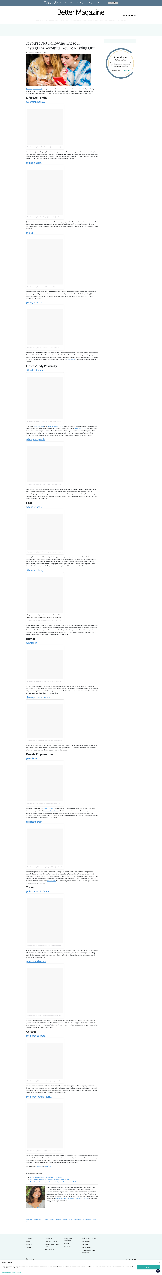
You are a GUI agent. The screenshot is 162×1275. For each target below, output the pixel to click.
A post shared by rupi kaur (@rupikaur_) (39, 803)
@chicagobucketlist (36, 1035)
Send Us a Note (49, 1249)
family (52, 1220)
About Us (28, 1242)
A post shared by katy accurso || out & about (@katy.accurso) (45, 347)
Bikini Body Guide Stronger (55, 426)
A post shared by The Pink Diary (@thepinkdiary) (41, 217)
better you (37, 1220)
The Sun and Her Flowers (51, 811)
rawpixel (40, 1166)
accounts (29, 1220)
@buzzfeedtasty (35, 570)
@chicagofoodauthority (39, 1096)
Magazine (83, 3)
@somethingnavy (35, 101)
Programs (92, 3)
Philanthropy (114, 21)
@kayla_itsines (34, 370)
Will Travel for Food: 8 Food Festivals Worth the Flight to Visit (49, 1180)
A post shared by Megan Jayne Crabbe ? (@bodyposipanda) (45, 484)
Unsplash (48, 1166)
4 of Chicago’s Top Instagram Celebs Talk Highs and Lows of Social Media (53, 1182)
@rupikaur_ (32, 758)
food (70, 1220)
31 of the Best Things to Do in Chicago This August (46, 1177)
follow (65, 1220)
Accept (148, 1267)
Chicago (45, 1220)
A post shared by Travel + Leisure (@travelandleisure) (43, 1015)
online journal (51, 881)
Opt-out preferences (6, 1272)
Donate (100, 3)
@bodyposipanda (35, 439)
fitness (58, 1220)
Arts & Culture (41, 21)
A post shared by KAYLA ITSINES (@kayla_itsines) (42, 421)
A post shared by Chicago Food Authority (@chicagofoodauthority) (46, 1150)
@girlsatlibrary (34, 821)
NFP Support (74, 3)
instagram (77, 1220)
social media (87, 1220)
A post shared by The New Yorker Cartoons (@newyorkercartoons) (47, 740)
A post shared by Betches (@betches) (38, 681)
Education (64, 21)
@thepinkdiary (34, 162)
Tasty (38, 620)
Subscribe (127, 70)
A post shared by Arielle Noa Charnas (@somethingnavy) (44, 147)
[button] (159, 1262)
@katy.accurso (34, 302)
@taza (29, 232)
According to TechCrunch (34, 89)
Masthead (29, 1244)
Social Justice (93, 21)
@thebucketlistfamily (37, 891)
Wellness (103, 21)
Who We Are (67, 1246)
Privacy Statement (16, 1272)
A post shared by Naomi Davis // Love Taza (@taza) (42, 286)
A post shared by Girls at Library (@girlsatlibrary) (41, 867)
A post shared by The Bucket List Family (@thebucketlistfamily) (45, 945)
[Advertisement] (120, 96)
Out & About (72, 359)
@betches (31, 642)
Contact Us (29, 1247)
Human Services (75, 21)
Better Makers (86, 1247)
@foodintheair (34, 507)
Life (84, 21)
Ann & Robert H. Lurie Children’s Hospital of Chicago (71, 1198)
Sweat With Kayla (80, 428)
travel (28, 1222)
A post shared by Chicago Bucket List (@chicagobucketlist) (44, 1081)
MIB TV (123, 21)
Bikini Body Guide (38, 426)
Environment (54, 21)
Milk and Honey (48, 808)
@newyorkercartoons (38, 697)
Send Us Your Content (51, 1242)
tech (94, 1220)
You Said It (85, 1244)
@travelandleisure (36, 961)
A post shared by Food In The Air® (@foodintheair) (42, 552)
